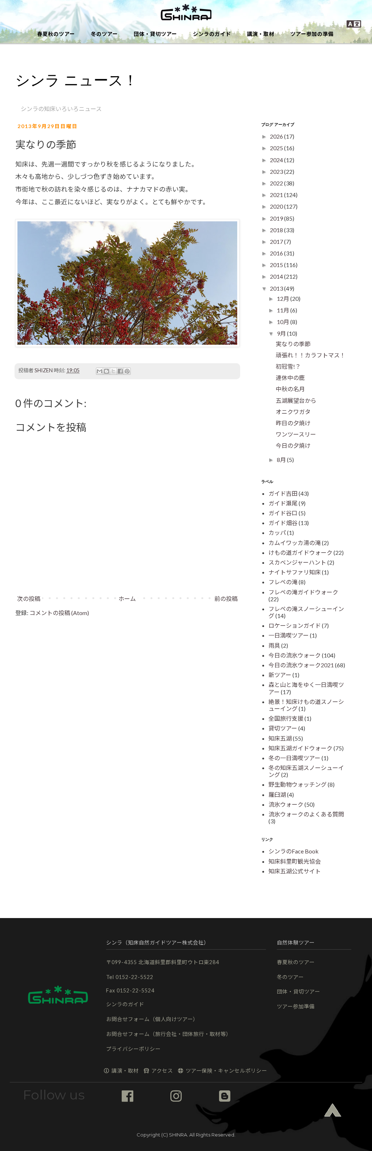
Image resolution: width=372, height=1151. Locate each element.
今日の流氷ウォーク (294, 655)
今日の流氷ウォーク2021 (301, 664)
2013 (277, 288)
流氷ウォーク (285, 804)
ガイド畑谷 (283, 522)
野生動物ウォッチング (297, 784)
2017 (277, 241)
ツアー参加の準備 (311, 34)
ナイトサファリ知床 (294, 572)
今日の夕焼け (293, 445)
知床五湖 (280, 738)
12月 (283, 298)
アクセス (161, 1071)
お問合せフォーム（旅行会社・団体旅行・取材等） (168, 1034)
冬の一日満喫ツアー (294, 757)
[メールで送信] (99, 371)
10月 (283, 321)
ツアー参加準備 (296, 1006)
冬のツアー (104, 34)
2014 (277, 276)
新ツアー (279, 674)
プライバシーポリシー (133, 1049)
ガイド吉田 (283, 493)
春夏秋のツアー (56, 34)
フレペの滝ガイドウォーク (303, 592)
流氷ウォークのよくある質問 (306, 814)
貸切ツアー (282, 728)
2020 (277, 206)
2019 (277, 218)
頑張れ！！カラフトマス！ (310, 355)
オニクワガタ (293, 411)
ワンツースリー (296, 434)
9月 (282, 333)
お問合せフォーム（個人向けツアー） (152, 1019)
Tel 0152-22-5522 (129, 977)
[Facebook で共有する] (120, 371)
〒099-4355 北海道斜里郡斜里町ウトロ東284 (162, 962)
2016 (277, 253)
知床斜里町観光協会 (294, 861)
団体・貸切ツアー (155, 34)
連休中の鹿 (290, 377)
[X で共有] (113, 371)
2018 (277, 229)
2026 (277, 136)
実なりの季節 (293, 343)
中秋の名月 (290, 388)
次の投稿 (28, 598)
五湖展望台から (296, 400)
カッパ (277, 532)
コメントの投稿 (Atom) (59, 612)
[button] (186, 13)
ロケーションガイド (294, 625)
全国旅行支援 (285, 718)
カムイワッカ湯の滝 (294, 542)
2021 (277, 194)
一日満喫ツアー (288, 635)
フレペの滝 (283, 581)
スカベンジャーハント (297, 562)
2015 (277, 264)
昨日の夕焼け (293, 422)
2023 (277, 171)
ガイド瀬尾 (283, 503)
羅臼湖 (277, 794)
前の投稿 (226, 598)
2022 (277, 183)
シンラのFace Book (293, 851)
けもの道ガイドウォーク (300, 552)
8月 (282, 459)
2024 (277, 159)
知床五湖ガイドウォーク (300, 748)
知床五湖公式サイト (294, 871)
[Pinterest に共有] (127, 371)
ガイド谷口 (283, 512)
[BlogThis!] (106, 371)
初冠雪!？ (288, 366)
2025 (277, 147)
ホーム (127, 598)
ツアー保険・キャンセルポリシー (225, 1071)
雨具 (274, 645)
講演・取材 (260, 34)
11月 (283, 310)
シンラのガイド (212, 34)
